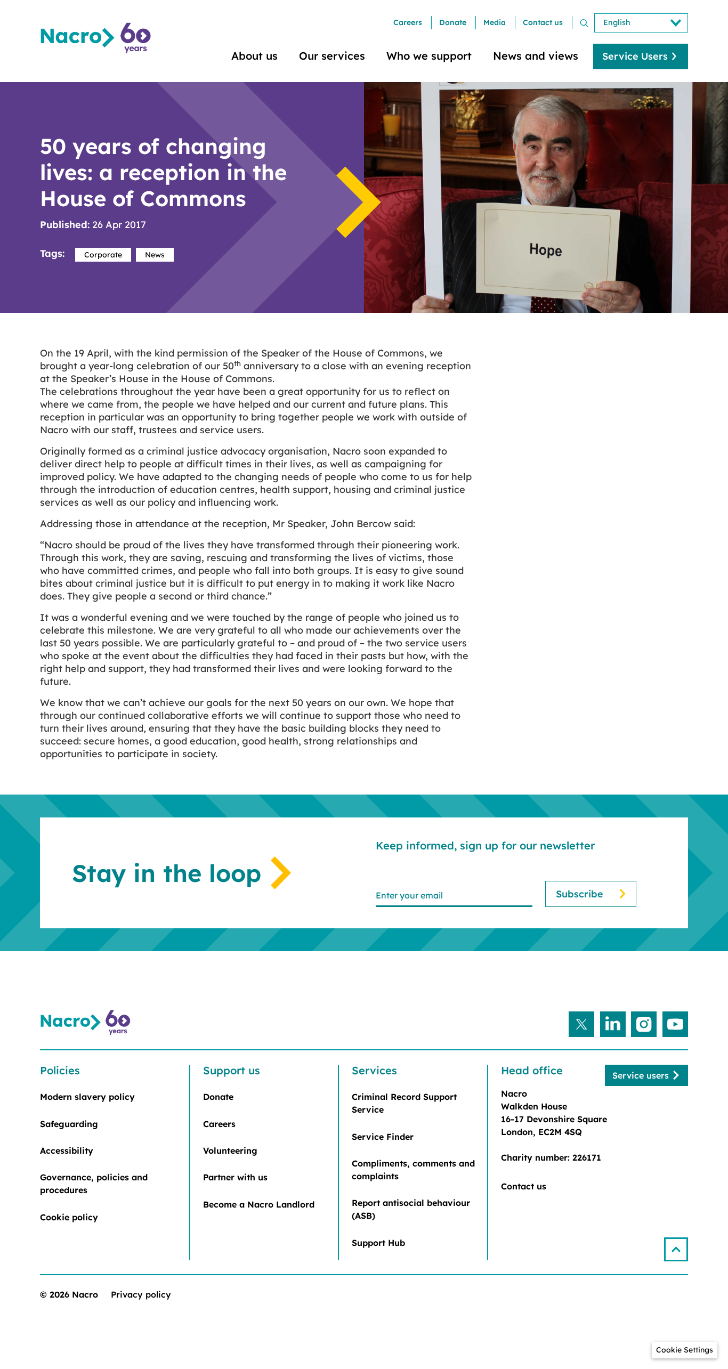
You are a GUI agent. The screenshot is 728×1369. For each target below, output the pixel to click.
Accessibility (66, 1150)
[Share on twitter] (581, 1024)
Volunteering (230, 1150)
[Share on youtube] (675, 1024)
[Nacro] (97, 38)
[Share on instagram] (644, 1024)
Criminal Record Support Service (404, 1103)
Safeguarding (69, 1124)
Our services (332, 55)
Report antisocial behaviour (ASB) (411, 1209)
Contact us (543, 22)
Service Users (635, 56)
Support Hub (378, 1242)
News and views (535, 55)
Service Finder (383, 1136)
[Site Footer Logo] (87, 1023)
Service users (640, 1075)
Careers (407, 22)
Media (494, 22)
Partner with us (235, 1177)
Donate (452, 22)
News (155, 255)
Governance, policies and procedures (94, 1183)
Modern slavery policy (87, 1096)
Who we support (429, 55)
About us (254, 55)
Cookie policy (69, 1217)
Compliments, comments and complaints (413, 1169)
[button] (676, 1249)
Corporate (103, 255)
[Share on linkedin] (613, 1024)
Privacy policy (141, 1294)
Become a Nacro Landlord (258, 1204)
